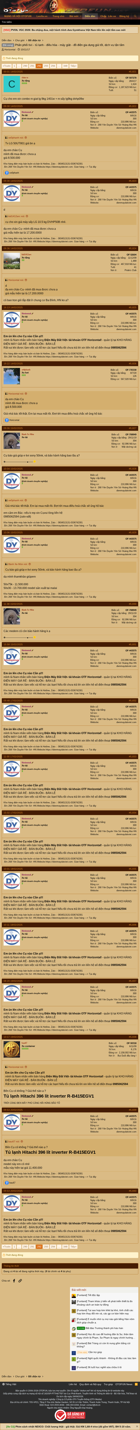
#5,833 (132, 756)
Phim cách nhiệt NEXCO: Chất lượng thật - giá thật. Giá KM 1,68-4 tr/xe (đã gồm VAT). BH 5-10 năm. (73, 1426)
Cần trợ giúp (90, 1352)
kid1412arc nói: (16, 216)
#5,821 (132, 71)
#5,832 (132, 700)
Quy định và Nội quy (90, 1384)
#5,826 (132, 363)
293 (46, 65)
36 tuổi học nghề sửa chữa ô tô (99, 1367)
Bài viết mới (79, 1289)
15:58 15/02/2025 (13, 644)
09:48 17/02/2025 (13, 700)
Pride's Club (130, 270)
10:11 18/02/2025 (13, 924)
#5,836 (132, 924)
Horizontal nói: (16, 280)
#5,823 (132, 180)
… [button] (19, 65)
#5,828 (132, 468)
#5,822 (132, 106)
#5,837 (132, 981)
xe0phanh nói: (16, 137)
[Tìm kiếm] (135, 16)
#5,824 (132, 248)
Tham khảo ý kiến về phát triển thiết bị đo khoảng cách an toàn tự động (104, 1303)
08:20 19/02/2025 (13, 981)
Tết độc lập (88, 1295)
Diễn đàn (90, 16)
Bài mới (73, 16)
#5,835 (132, 868)
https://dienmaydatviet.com (59, 167)
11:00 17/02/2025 (13, 756)
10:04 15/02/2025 (13, 468)
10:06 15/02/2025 (13, 532)
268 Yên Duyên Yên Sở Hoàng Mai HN (117, 125)
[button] (80, 16)
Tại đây (92, 167)
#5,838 (132, 1036)
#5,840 (132, 1190)
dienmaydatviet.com (126, 128)
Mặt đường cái (129, 447)
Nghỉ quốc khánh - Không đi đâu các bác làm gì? (106, 1360)
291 (32, 65)
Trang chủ (58, 16)
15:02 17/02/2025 (13, 812)
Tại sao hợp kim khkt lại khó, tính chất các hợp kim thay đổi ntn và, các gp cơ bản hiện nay (105, 1312)
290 (25, 65)
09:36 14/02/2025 (13, 248)
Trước (7, 65)
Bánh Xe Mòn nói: (18, 564)
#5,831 (132, 644)
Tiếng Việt (10, 1384)
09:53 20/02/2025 (13, 1109)
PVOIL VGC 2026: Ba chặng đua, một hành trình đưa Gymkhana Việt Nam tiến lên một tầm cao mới (68, 30)
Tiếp (73, 65)
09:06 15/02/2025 (13, 428)
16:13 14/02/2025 (13, 307)
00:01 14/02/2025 (13, 71)
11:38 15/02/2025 (13, 604)
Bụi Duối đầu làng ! (127, 1055)
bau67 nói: (14, 1141)
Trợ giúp (108, 1384)
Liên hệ (73, 1384)
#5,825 (132, 307)
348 (65, 65)
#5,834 (132, 812)
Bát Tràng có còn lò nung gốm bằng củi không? (103, 1345)
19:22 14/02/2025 (13, 363)
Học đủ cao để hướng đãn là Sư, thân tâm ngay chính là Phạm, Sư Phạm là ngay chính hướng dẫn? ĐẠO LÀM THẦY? (105, 1336)
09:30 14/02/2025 (13, 106)
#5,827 (132, 428)
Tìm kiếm (7, 22)
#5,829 (132, 532)
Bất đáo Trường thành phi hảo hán (100, 1328)
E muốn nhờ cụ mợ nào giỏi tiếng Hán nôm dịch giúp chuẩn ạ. (105, 1321)
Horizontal (9, 49)
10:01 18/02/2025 (13, 868)
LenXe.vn (42, 16)
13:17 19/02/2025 (13, 1036)
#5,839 (132, 1109)
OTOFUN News (123, 1384)
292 (39, 65)
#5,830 (132, 604)
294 (53, 65)
